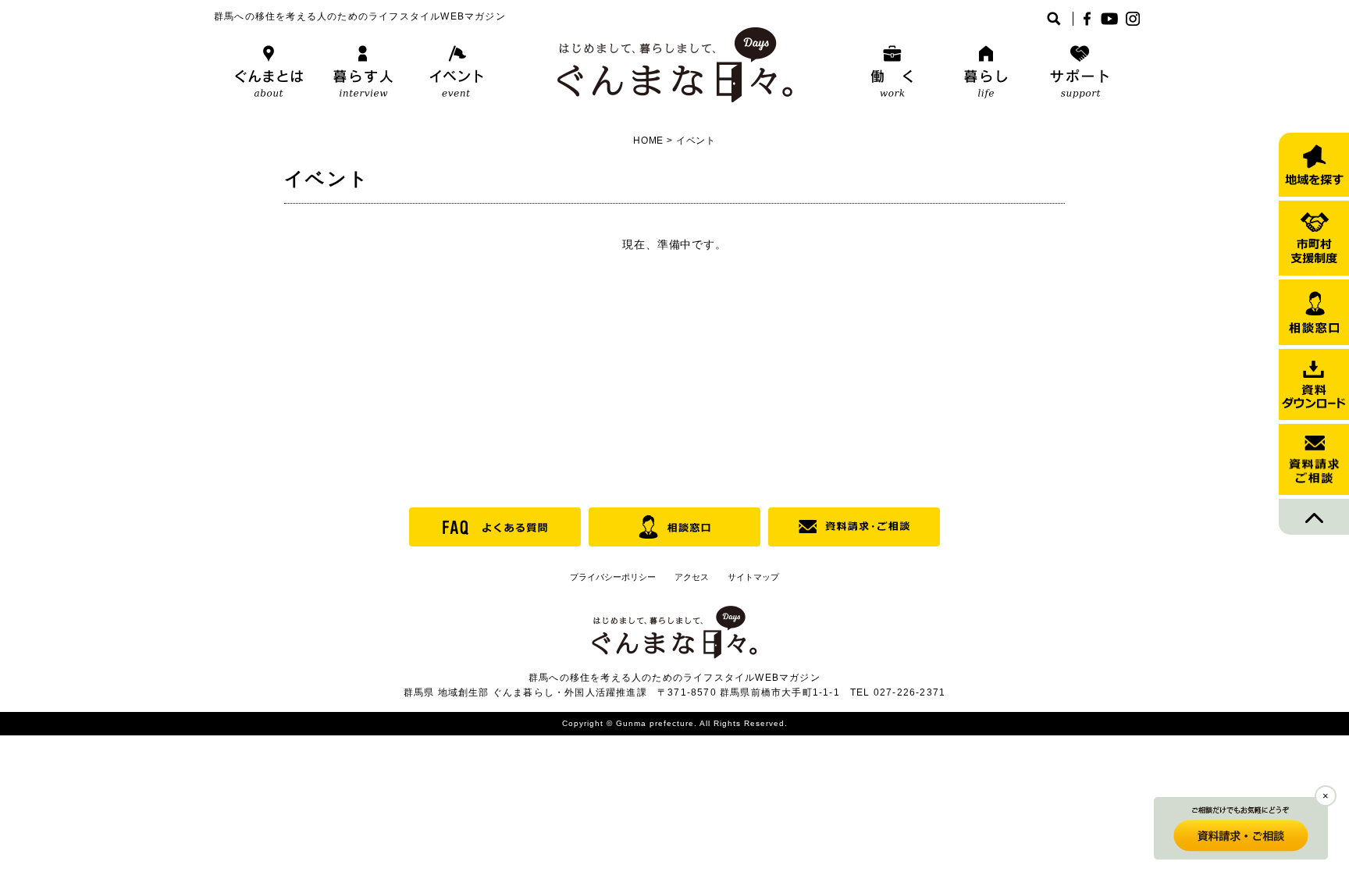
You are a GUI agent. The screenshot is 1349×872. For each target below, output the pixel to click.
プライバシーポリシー (613, 577)
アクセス (691, 577)
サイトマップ (753, 577)
